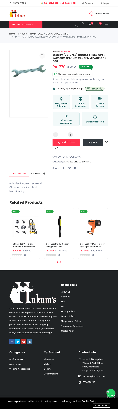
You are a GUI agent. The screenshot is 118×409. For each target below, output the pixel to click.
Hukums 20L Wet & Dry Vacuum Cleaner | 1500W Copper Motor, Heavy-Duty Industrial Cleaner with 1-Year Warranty (25, 245)
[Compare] (106, 142)
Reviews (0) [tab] (38, 173)
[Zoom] (42, 56)
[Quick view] (28, 227)
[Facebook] (12, 341)
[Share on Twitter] (69, 168)
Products (22, 33)
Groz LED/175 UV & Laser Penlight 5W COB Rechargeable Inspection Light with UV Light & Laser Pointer (58, 245)
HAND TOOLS (36, 33)
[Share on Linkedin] (75, 168)
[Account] (82, 24)
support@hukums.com (93, 376)
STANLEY (65, 51)
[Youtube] (23, 341)
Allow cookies (102, 405)
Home (12, 33)
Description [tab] (19, 173)
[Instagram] (29, 341)
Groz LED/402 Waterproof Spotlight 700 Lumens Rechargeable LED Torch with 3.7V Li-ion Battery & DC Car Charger (92, 245)
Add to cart (68, 142)
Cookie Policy (89, 401)
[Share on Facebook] (63, 168)
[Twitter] (17, 341)
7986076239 (88, 382)
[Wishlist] (56, 148)
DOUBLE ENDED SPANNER (57, 33)
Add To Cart (14, 227)
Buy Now (93, 142)
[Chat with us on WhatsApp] (110, 393)
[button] (58, 262)
